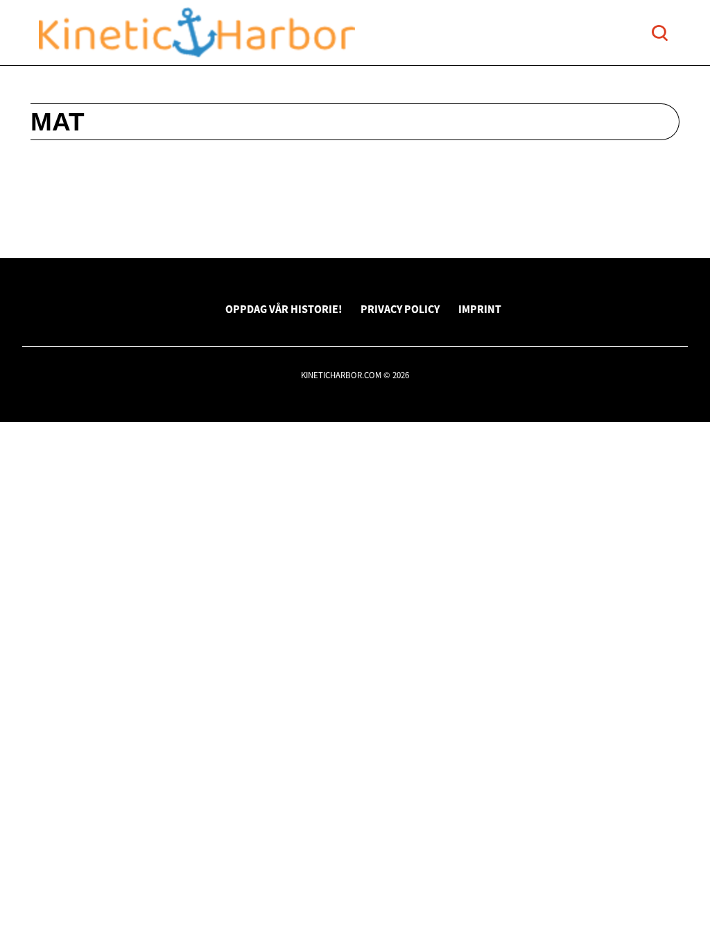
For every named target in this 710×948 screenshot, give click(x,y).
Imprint (479, 309)
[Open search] (660, 33)
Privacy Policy (400, 309)
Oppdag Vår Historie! (283, 309)
